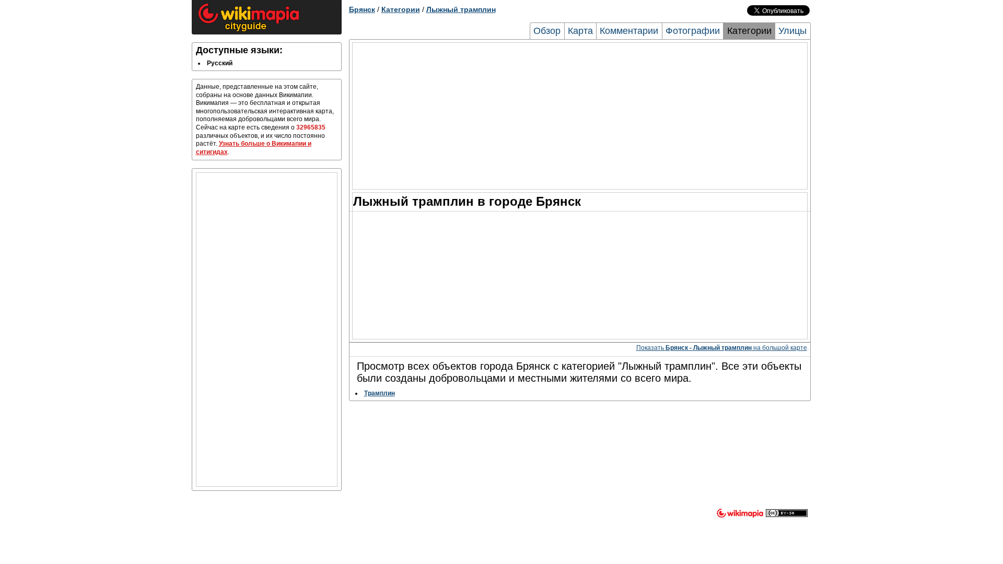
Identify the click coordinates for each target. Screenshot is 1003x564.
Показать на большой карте (721, 347)
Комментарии (629, 31)
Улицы (792, 31)
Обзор (547, 31)
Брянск (362, 9)
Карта (580, 31)
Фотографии (693, 31)
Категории (400, 9)
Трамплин (379, 393)
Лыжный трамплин (461, 9)
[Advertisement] (266, 329)
